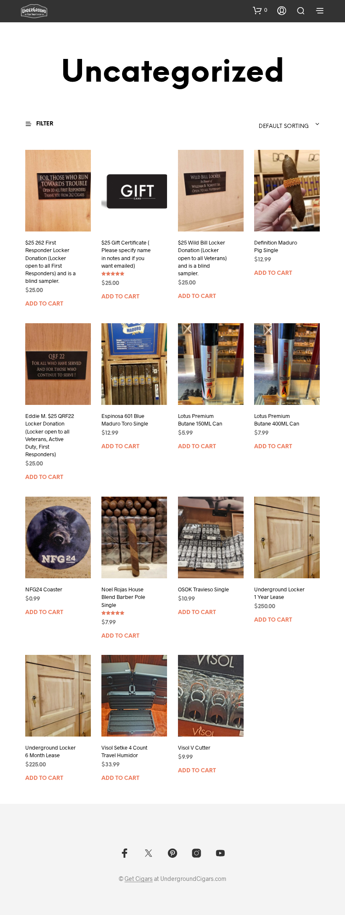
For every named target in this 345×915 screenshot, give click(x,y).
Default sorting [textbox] (284, 126)
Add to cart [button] (44, 304)
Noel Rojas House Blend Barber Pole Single (123, 597)
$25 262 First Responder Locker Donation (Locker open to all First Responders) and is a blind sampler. (50, 261)
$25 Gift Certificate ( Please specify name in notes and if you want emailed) (126, 254)
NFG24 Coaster (43, 589)
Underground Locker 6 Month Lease (50, 752)
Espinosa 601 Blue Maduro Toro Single (124, 419)
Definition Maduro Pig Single (275, 246)
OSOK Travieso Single (203, 589)
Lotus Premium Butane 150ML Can (200, 419)
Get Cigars (139, 878)
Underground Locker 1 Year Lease (279, 593)
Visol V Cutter (194, 748)
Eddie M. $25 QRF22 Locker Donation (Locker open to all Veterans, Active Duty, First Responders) (49, 435)
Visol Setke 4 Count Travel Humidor (124, 752)
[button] (260, 10)
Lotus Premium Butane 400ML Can (276, 419)
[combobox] (268, 124)
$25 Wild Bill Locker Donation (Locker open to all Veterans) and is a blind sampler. (202, 258)
